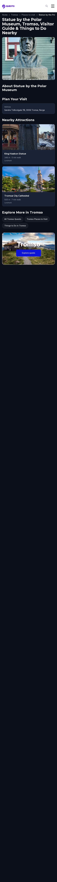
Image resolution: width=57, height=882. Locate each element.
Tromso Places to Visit (37, 219)
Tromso (14, 15)
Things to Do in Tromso (15, 225)
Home (5, 15)
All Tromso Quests (12, 219)
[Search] (47, 6)
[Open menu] (53, 6)
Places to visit (28, 15)
